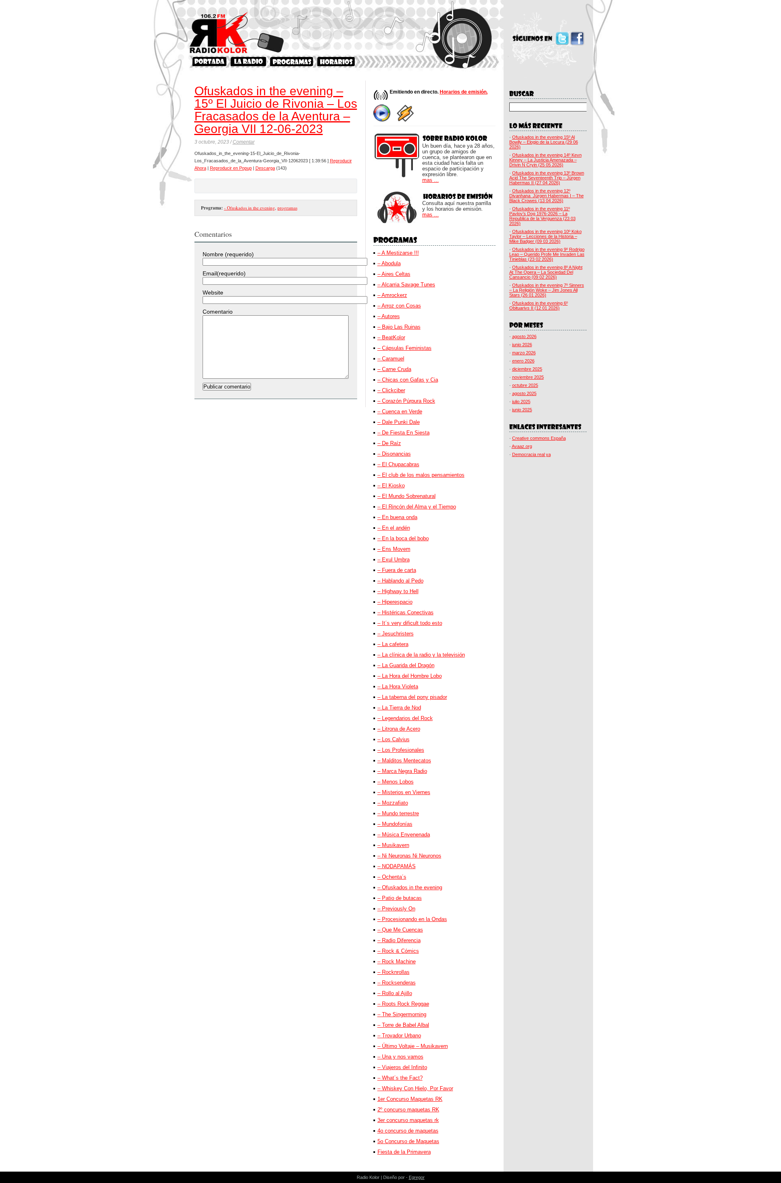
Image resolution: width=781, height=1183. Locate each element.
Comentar (244, 142)
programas (287, 208)
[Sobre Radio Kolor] (248, 61)
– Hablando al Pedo (400, 581)
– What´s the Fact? (400, 1078)
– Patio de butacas (399, 898)
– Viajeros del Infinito (402, 1067)
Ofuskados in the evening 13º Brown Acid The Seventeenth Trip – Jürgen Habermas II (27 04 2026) (546, 177)
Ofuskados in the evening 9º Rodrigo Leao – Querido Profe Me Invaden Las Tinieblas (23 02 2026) (547, 254)
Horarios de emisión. (464, 92)
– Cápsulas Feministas (404, 348)
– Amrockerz (392, 295)
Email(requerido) (224, 273)
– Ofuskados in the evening (409, 887)
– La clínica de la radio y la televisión (421, 655)
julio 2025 (521, 401)
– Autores (388, 316)
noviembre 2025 (528, 377)
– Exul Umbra (393, 560)
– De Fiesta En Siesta (403, 433)
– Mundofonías (394, 824)
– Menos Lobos (395, 782)
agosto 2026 (524, 336)
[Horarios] (336, 61)
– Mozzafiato (392, 803)
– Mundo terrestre (398, 813)
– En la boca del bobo (403, 538)
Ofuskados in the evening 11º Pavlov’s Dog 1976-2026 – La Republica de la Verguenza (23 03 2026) (542, 216)
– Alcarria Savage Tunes (406, 285)
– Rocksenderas (396, 983)
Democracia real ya (531, 454)
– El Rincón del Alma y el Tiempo (416, 507)
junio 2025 (522, 409)
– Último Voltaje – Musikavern (412, 1046)
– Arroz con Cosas (399, 306)
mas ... (430, 180)
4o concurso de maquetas (407, 1131)
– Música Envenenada (403, 835)
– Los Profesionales (400, 750)
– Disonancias (394, 454)
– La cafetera (392, 644)
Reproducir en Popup (231, 168)
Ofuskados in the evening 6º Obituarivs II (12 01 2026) (538, 305)
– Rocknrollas (393, 972)
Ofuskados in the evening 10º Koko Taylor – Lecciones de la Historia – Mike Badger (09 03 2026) (545, 236)
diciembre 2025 (527, 369)
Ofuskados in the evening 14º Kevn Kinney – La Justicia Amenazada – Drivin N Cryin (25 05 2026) (545, 160)
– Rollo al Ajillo (394, 993)
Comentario (218, 311)
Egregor (417, 1177)
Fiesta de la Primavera (404, 1152)
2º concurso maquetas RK (408, 1110)
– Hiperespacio (394, 602)
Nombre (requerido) (228, 254)
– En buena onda (397, 517)
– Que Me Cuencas (400, 930)
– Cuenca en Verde (399, 411)
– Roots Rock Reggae (403, 1004)
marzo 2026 (524, 352)
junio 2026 (522, 344)
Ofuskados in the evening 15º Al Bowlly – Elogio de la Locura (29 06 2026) (543, 142)
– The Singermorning (401, 1014)
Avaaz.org (522, 446)
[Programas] (291, 61)
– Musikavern (393, 845)
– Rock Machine (396, 961)
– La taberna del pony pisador (412, 697)
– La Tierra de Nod (399, 708)
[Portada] (209, 61)
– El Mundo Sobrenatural (406, 496)
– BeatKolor (391, 337)
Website (213, 292)
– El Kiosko (391, 485)
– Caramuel (390, 359)
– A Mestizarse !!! (398, 253)
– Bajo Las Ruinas (399, 327)
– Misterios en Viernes (403, 792)
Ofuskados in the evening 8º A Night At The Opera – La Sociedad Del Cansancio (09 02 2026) (545, 272)
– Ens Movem (393, 549)
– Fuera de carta (396, 570)
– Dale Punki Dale (398, 422)
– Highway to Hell (398, 591)
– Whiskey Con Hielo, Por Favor (415, 1088)
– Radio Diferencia (399, 940)
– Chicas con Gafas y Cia (407, 380)
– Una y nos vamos (400, 1057)
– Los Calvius (393, 739)
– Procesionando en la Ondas (412, 919)
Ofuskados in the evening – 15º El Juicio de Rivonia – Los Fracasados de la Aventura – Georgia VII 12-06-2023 (275, 109)
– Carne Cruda (394, 369)
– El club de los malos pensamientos (421, 475)
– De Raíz (389, 443)
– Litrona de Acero (398, 729)
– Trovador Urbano (399, 1035)
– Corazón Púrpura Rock (406, 401)
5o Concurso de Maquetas (408, 1141)
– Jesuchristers (395, 634)
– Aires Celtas (393, 274)
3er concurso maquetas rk (408, 1120)
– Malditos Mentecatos (404, 760)
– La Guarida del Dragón (405, 665)
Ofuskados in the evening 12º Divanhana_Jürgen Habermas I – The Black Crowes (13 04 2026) (546, 195)
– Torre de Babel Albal (403, 1025)
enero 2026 (523, 360)
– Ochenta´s (391, 877)
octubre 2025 (525, 385)
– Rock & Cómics (398, 951)
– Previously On (396, 909)
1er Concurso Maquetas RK (410, 1099)
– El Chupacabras (398, 464)
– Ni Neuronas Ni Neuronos (409, 856)
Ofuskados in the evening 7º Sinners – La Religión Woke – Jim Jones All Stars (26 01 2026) (546, 290)
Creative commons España (539, 438)
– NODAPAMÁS (396, 866)
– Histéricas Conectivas (405, 612)
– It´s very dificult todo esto (409, 623)
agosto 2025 (524, 393)
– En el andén (393, 528)
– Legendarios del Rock (405, 718)
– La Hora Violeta (397, 686)
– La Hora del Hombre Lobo (409, 676)
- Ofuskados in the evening (249, 208)
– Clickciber (391, 390)
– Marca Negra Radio (402, 771)
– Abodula (389, 263)
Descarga (265, 168)
